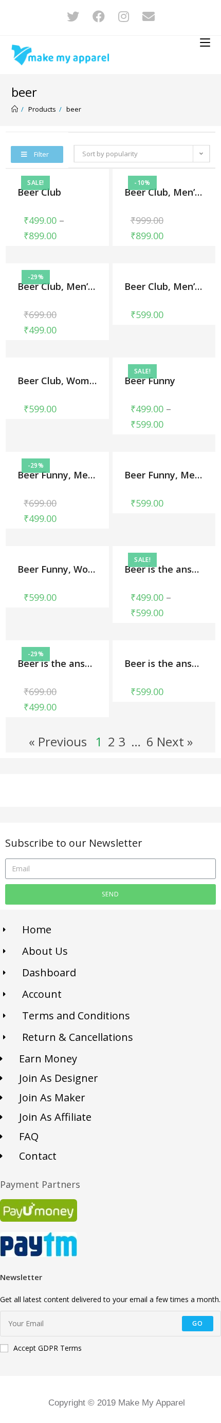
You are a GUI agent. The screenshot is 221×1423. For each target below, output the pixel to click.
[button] (37, 154)
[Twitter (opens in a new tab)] (79, 16)
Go (197, 1323)
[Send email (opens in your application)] (148, 16)
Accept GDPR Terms (47, 1348)
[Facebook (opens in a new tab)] (105, 16)
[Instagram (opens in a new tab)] (129, 16)
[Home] (14, 109)
